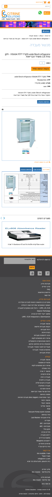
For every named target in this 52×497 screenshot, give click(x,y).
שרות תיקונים (45, 374)
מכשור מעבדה (33, 36)
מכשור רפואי (45, 400)
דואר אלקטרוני (29, 259)
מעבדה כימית (45, 377)
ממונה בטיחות (45, 394)
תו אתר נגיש (46, 484)
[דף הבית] (48, 2)
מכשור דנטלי (45, 403)
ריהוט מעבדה (45, 435)
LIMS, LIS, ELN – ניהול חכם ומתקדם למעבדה (34, 308)
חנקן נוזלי (46, 429)
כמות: (48, 63)
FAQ (48, 289)
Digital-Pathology (43, 311)
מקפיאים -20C (45, 423)
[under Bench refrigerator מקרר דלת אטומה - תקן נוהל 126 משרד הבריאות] (26, 136)
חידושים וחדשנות (44, 292)
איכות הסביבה (45, 389)
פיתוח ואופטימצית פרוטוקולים (39, 341)
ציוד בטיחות (46, 415)
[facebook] (47, 273)
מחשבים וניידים (44, 438)
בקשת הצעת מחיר (40, 68)
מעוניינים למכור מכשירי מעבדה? (39, 347)
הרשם (32, 267)
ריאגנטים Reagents (43, 441)
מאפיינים (46, 169)
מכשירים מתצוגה (44, 363)
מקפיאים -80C (45, 426)
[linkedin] (40, 273)
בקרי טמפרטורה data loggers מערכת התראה (34, 397)
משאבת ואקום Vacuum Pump (39, 412)
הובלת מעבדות (45, 353)
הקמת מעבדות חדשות (42, 327)
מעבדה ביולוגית (44, 380)
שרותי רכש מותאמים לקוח (41, 338)
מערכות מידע (45, 284)
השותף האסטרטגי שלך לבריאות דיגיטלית (35, 305)
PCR (48, 409)
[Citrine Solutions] (11, 15)
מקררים (47, 420)
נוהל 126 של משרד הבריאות (40, 392)
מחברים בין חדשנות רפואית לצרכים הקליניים (34, 302)
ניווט (47, 13)
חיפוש (47, 6)
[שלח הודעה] (40, 12)
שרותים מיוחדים (44, 444)
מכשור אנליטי (45, 406)
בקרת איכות (46, 332)
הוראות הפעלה (43, 102)
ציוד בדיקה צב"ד (44, 447)
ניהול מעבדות (45, 330)
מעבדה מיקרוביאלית (43, 383)
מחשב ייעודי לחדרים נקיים (40, 314)
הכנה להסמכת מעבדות (42, 335)
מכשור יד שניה (45, 371)
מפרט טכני (37, 169)
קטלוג (46, 31)
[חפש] (5, 6)
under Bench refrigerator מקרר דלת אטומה (34, 93)
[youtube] (32, 273)
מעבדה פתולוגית (44, 386)
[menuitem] (26, 302)
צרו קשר (47, 295)
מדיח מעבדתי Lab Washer (40, 418)
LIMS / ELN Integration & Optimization (36, 317)
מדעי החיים (46, 287)
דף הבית (47, 36)
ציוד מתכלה (46, 368)
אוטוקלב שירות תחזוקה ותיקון (39, 344)
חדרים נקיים (45, 432)
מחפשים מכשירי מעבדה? (41, 350)
